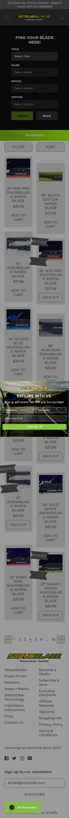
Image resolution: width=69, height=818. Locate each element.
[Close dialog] (66, 383)
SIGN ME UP (34, 426)
